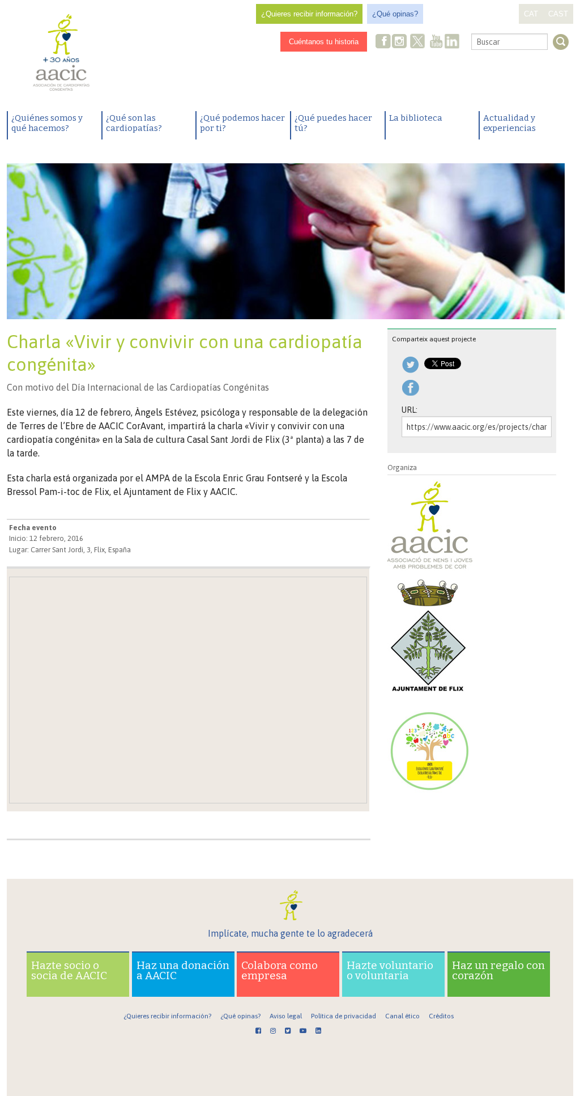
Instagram (400, 42)
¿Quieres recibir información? (309, 14)
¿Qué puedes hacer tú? (333, 123)
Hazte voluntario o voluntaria (390, 970)
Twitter (417, 42)
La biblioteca (415, 118)
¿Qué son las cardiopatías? (134, 123)
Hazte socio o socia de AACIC (69, 970)
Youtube (436, 42)
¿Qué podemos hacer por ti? (242, 123)
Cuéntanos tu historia (324, 41)
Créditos (441, 1016)
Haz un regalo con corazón (498, 970)
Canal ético (402, 1016)
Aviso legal (286, 1016)
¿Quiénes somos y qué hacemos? (47, 123)
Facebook (383, 42)
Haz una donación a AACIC (183, 970)
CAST (558, 14)
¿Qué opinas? (395, 14)
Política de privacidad (343, 1016)
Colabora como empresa (279, 970)
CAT (531, 14)
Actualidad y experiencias (509, 123)
